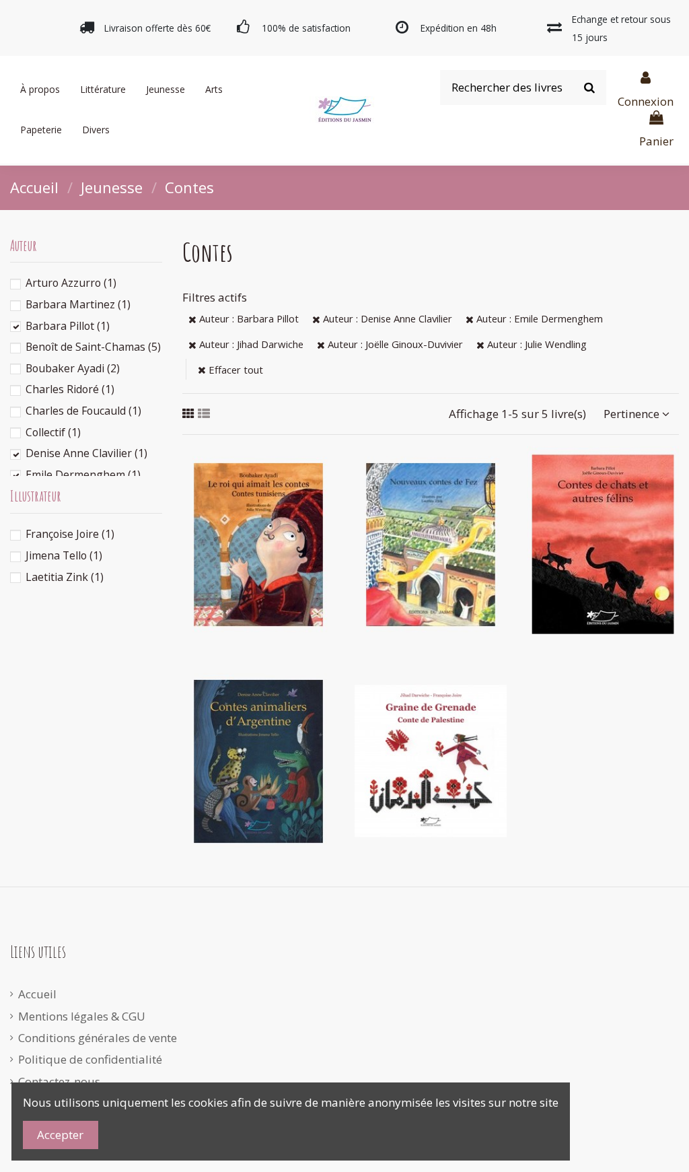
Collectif (53, 432)
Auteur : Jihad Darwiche (249, 344)
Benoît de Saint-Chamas (93, 346)
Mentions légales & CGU (81, 1016)
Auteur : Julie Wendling (535, 344)
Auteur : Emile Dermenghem (538, 318)
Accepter (60, 1134)
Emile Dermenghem (83, 474)
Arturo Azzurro (71, 282)
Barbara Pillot (68, 325)
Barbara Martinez (78, 304)
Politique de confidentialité (90, 1059)
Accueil (37, 994)
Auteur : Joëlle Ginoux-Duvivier (394, 344)
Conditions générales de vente (97, 1037)
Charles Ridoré (70, 389)
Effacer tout (234, 369)
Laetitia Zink (65, 577)
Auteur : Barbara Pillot (247, 318)
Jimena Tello (64, 555)
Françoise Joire (70, 533)
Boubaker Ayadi (73, 368)
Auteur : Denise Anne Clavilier (386, 318)
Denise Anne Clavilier (86, 453)
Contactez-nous (59, 1081)
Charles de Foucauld (83, 410)
